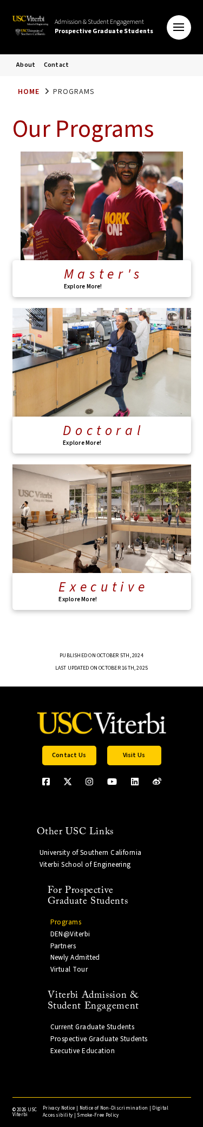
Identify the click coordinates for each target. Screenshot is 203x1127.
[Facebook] (46, 781)
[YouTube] (112, 781)
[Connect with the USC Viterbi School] (157, 781)
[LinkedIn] (135, 781)
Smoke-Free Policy (98, 1115)
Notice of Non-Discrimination (114, 1108)
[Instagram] (89, 781)
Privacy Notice (59, 1108)
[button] (179, 27)
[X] (68, 781)
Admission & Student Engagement (104, 26)
